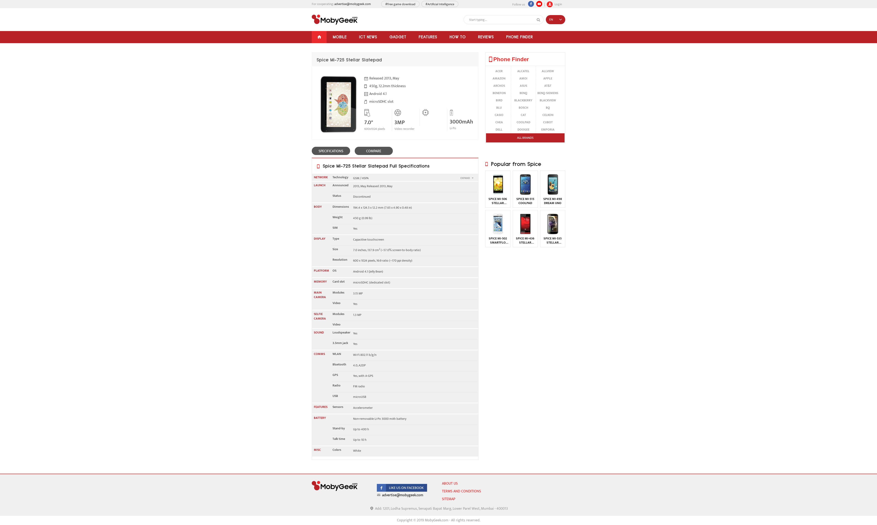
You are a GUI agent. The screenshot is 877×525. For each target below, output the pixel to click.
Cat (523, 115)
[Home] (319, 37)
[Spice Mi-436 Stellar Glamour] (525, 233)
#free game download (400, 4)
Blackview (548, 100)
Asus (523, 85)
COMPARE (373, 151)
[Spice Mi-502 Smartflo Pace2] (498, 233)
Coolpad (523, 122)
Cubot (548, 122)
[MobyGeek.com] (334, 20)
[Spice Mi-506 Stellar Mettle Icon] (498, 193)
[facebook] (402, 490)
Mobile (340, 36)
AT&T (547, 85)
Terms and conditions (461, 491)
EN (551, 19)
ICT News (368, 36)
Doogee (523, 129)
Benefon (499, 93)
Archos (499, 85)
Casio (499, 115)
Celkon (547, 115)
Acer (499, 71)
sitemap (448, 499)
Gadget (397, 36)
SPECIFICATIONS (331, 151)
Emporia (548, 129)
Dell (499, 129)
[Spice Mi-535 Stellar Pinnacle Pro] (552, 233)
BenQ (523, 93)
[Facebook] (531, 4)
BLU (499, 107)
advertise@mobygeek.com (352, 4)
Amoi (523, 78)
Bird (499, 100)
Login (558, 4)
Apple (547, 78)
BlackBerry (523, 100)
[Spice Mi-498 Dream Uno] (552, 193)
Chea (499, 122)
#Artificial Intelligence (439, 4)
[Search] (538, 19)
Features (428, 36)
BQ (548, 107)
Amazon (499, 78)
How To (457, 36)
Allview (548, 71)
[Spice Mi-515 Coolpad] (525, 193)
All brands (525, 137)
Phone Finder (519, 36)
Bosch (523, 107)
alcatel (523, 71)
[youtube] (539, 4)
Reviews (486, 36)
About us (450, 483)
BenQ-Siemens (547, 93)
